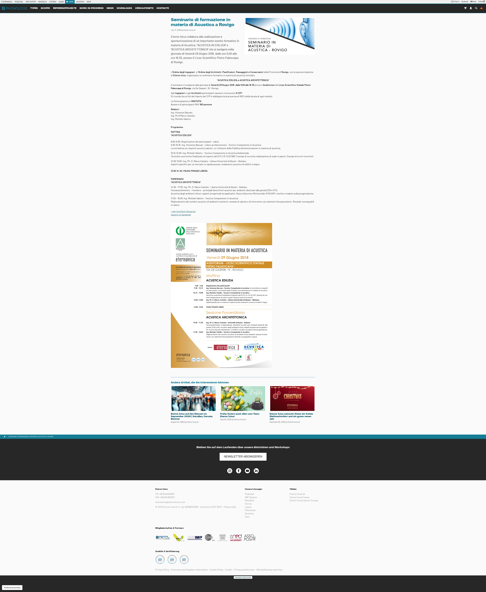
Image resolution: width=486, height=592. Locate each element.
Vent (247, 517)
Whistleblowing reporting (269, 570)
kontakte (163, 8)
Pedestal (249, 494)
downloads (124, 8)
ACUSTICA (80, 2)
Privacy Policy (162, 570)
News (110, 8)
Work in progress (91, 8)
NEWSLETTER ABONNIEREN (243, 456)
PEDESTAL (19, 2)
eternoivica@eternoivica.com (170, 502)
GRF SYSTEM (31, 2)
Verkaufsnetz (144, 8)
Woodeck (249, 500)
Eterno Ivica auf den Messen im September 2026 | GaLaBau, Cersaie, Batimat (192, 416)
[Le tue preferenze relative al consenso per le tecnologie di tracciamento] (12, 587)
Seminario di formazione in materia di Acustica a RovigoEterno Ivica (14, 8)
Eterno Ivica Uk (297, 494)
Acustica (249, 514)
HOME (71, 2)
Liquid (248, 507)
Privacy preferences (244, 570)
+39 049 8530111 (167, 497)
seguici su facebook (181, 215)
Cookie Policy (216, 570)
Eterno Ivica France (299, 497)
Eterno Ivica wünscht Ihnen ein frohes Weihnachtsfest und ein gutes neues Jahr (291, 416)
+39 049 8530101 (166, 494)
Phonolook (250, 510)
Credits (228, 570)
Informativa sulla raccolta (243, 577)
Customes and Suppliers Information (189, 570)
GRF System (251, 497)
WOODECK (42, 2)
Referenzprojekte (64, 8)
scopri (45, 8)
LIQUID (61, 2)
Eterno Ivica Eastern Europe (304, 500)
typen (34, 8)
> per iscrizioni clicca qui (183, 211)
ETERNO (52, 2)
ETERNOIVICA (6, 2)
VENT (89, 2)
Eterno (248, 504)
